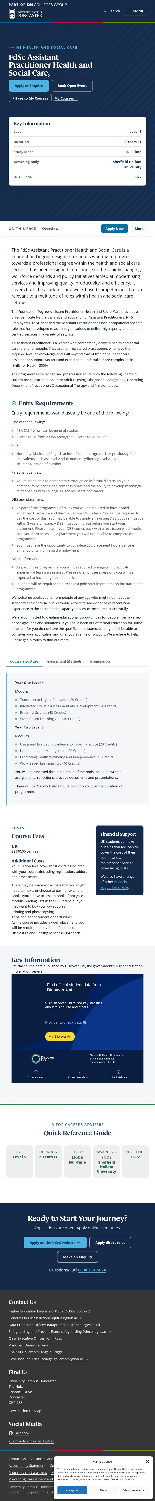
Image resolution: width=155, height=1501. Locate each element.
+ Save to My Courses (30, 98)
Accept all (72, 1490)
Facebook (21, 1433)
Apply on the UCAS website (52, 1242)
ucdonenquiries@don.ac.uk (60, 1318)
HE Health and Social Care (47, 47)
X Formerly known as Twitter (31, 1441)
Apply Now (114, 228)
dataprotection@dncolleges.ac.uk (73, 1324)
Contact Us (17, 1458)
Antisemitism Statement (28, 1472)
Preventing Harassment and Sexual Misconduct (46, 1479)
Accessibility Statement (27, 1465)
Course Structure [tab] (24, 661)
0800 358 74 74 (92, 1270)
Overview (50, 228)
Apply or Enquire (29, 85)
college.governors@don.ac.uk (64, 1359)
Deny (103, 1490)
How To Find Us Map (25, 1410)
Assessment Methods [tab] (64, 661)
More (139, 228)
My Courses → (66, 98)
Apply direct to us (110, 1242)
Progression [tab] (100, 661)
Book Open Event (72, 85)
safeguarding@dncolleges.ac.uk (86, 1331)
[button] (147, 1461)
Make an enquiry (77, 1257)
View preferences (134, 1490)
